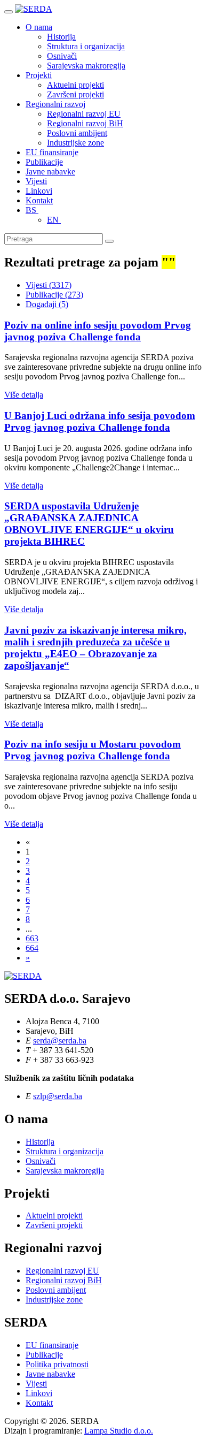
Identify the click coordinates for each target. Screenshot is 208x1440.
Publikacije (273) (54, 294)
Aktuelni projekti (75, 84)
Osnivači (62, 55)
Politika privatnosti (57, 1364)
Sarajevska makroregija (86, 65)
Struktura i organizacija (86, 46)
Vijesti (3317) (48, 284)
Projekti (39, 75)
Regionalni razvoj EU (84, 113)
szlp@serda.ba (57, 1096)
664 (32, 948)
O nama (39, 27)
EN (54, 219)
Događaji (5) (47, 304)
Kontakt (39, 200)
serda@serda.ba (59, 1040)
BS (32, 210)
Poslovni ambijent (77, 133)
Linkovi (39, 190)
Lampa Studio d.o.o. (118, 1430)
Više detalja (23, 394)
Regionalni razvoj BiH (85, 123)
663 (32, 938)
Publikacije (44, 161)
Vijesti (36, 181)
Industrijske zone (75, 142)
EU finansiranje (52, 152)
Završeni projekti (75, 94)
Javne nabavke (50, 171)
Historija (61, 36)
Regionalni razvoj (55, 104)
